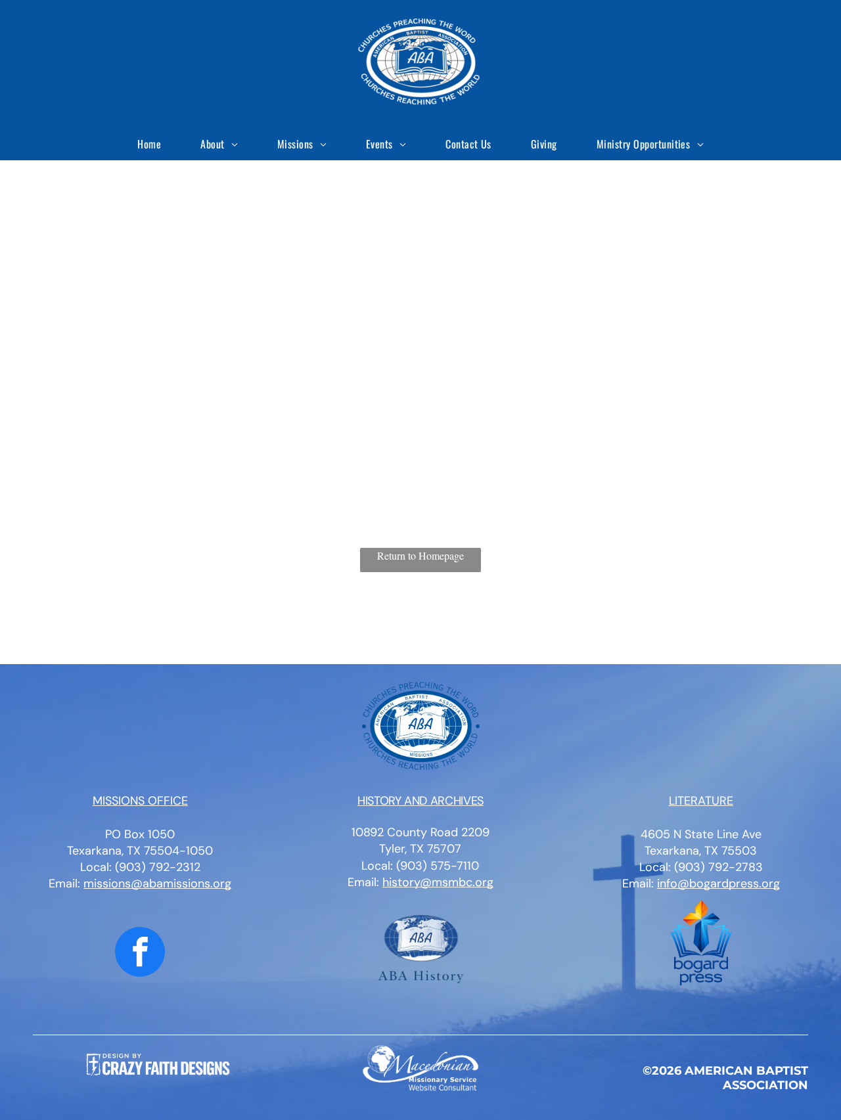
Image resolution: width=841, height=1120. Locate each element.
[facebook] (140, 953)
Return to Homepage (420, 555)
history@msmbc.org (437, 882)
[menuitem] (149, 144)
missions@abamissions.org (157, 883)
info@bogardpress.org (718, 883)
